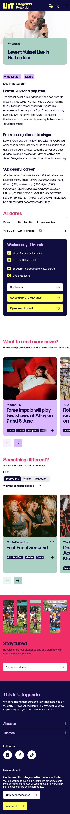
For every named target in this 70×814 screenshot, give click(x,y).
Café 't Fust (16, 557)
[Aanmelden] (63, 667)
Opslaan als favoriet (21, 308)
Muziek (29, 557)
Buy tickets (64, 231)
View (53, 430)
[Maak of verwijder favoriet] (52, 542)
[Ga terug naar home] (17, 6)
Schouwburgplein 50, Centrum (40, 268)
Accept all (11, 806)
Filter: (6, 472)
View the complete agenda (18, 485)
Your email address (16, 667)
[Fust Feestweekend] (30, 534)
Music (11, 430)
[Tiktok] (31, 754)
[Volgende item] (18, 443)
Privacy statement (11, 770)
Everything (12, 478)
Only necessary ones (18, 795)
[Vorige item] (7, 443)
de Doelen (13, 77)
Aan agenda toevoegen (31, 253)
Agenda (16, 43)
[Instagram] (7, 754)
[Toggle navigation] (65, 5)
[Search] (57, 5)
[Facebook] (19, 754)
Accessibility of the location (26, 297)
